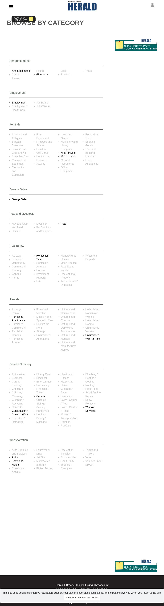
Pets (63, 223)
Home (59, 585)
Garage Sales (20, 199)
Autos (15, 457)
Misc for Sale (68, 152)
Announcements (21, 70)
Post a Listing (85, 585)
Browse (70, 585)
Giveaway (42, 74)
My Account (101, 585)
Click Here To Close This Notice (82, 597)
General (40, 396)
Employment (19, 102)
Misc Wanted (68, 156)
